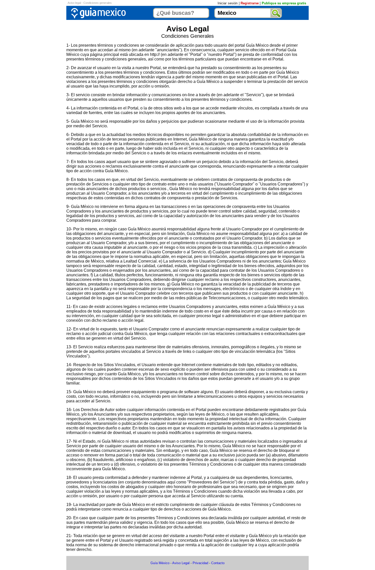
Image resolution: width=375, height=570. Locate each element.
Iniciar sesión (228, 3)
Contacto (217, 563)
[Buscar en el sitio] (276, 13)
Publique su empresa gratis (284, 3)
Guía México (160, 563)
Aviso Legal (181, 563)
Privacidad (200, 563)
